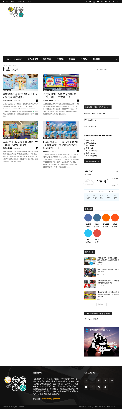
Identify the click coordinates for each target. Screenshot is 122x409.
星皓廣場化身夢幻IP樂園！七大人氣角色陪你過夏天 (20, 96)
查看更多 (101, 304)
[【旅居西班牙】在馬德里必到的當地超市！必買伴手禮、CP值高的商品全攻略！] (90, 295)
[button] (116, 59)
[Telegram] (106, 1)
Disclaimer (82, 407)
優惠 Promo (90, 153)
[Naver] (98, 1)
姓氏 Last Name (90, 126)
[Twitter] (110, 1)
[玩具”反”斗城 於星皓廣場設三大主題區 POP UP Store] (20, 130)
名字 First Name (90, 120)
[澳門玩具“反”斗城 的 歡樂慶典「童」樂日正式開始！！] (61, 82)
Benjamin (46, 151)
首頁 (4, 66)
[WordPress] (113, 1)
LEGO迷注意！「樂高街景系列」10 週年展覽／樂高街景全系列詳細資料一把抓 (60, 144)
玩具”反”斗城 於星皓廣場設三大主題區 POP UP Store (20, 143)
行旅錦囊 (60, 59)
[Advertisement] (76, 12)
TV (8, 59)
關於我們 (96, 59)
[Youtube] (117, 1)
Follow (97, 215)
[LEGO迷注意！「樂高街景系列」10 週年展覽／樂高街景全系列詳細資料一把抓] (61, 130)
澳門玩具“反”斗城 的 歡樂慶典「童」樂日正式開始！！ (59, 96)
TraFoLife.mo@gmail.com (51, 399)
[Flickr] (90, 1)
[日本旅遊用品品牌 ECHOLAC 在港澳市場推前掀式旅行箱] (90, 284)
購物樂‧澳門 (6, 90)
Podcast (18, 59)
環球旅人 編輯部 (7, 100)
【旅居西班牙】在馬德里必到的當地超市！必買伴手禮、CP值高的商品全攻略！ (108, 294)
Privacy (90, 407)
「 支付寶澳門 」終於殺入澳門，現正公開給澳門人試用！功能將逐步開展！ (108, 260)
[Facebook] (86, 1)
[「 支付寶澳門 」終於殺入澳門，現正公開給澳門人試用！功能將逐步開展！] (90, 261)
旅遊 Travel (90, 140)
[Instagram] (94, 1)
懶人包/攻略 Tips (92, 150)
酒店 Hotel (90, 145)
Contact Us (111, 407)
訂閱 (97, 230)
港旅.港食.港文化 (48, 138)
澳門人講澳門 (33, 59)
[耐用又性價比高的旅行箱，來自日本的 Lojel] (90, 272)
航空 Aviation (91, 143)
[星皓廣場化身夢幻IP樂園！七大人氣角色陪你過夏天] (20, 82)
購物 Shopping (91, 155)
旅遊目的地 (47, 59)
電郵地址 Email (95, 113)
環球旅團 (72, 59)
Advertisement (100, 407)
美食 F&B (89, 148)
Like (88, 215)
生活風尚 (84, 59)
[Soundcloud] (102, 1)
